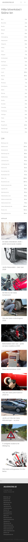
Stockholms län (5, 182)
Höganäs (3, 44)
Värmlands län (5, 192)
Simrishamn (4, 86)
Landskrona (4, 65)
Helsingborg (4, 37)
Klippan (3, 54)
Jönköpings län (5, 164)
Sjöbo (2, 90)
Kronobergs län (5, 171)
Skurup (3, 93)
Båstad (3, 30)
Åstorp (3, 121)
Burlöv (3, 26)
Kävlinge (3, 61)
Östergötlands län (6, 213)
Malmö (3, 76)
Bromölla (3, 23)
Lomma (3, 68)
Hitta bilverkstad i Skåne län (11, 11)
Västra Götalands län (6, 206)
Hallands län (4, 157)
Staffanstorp (4, 97)
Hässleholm (4, 40)
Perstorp (3, 83)
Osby (2, 79)
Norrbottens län (5, 175)
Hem (1, 481)
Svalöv (3, 100)
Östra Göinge (4, 132)
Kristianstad (4, 58)
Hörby (2, 47)
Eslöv (2, 33)
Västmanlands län (6, 203)
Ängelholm (4, 125)
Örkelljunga (4, 128)
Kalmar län (4, 167)
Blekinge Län (4, 143)
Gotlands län (4, 150)
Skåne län (3, 178)
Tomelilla (3, 107)
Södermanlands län (6, 185)
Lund (2, 72)
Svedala (3, 104)
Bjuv (2, 19)
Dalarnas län (4, 146)
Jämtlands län (5, 160)
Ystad (2, 118)
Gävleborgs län (5, 153)
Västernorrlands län (6, 199)
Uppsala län (4, 189)
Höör (2, 51)
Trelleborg (4, 111)
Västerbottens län (6, 196)
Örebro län (4, 210)
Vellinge (3, 114)
